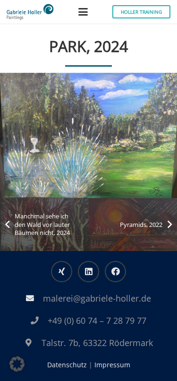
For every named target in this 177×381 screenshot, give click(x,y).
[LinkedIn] (88, 271)
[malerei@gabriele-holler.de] (34, 298)
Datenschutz (67, 364)
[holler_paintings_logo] (30, 12)
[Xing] (61, 271)
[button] (83, 12)
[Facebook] (115, 271)
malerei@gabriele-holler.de (97, 298)
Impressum (112, 364)
